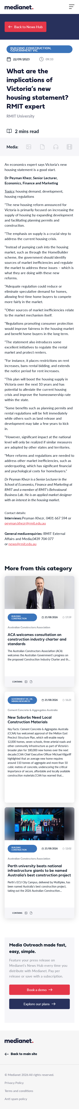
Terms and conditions (19, 1091)
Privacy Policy (14, 1082)
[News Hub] (19, 7)
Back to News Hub (28, 26)
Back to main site (24, 1054)
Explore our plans (37, 1003)
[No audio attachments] (56, 147)
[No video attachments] (69, 147)
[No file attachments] (42, 147)
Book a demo (37, 989)
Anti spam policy (16, 1099)
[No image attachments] (29, 147)
